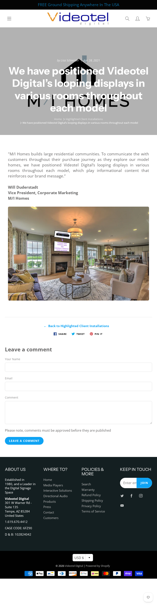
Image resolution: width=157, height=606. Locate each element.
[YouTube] (90, 73)
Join (117, 60)
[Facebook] (72, 73)
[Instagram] (81, 73)
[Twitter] (63, 73)
